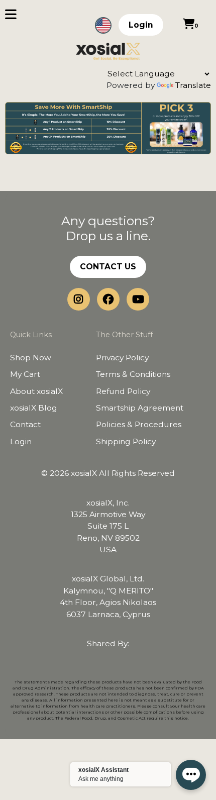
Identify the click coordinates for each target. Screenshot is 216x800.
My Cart (25, 374)
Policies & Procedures (138, 424)
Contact (25, 424)
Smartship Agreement (139, 408)
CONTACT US (108, 266)
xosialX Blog (33, 408)
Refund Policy (123, 391)
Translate (193, 85)
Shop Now (30, 357)
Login (141, 25)
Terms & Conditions (133, 374)
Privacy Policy (122, 357)
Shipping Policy (126, 441)
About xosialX (36, 391)
